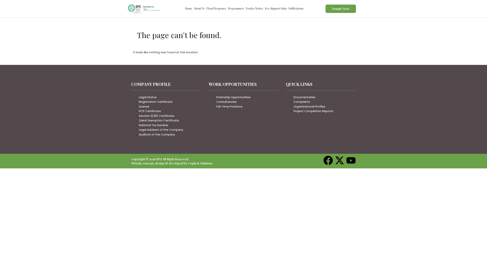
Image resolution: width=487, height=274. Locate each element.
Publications (296, 9)
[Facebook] (328, 161)
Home (188, 9)
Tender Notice (254, 9)
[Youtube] (351, 161)
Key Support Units (276, 9)
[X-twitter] (339, 161)
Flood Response (216, 9)
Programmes (236, 9)
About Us (199, 9)
